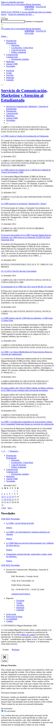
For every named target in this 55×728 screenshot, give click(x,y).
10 (2, 497)
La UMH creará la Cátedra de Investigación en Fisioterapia (25, 136)
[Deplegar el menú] (7, 123)
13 (10, 497)
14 (13, 497)
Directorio (15, 45)
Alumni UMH (12, 64)
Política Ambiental (18, 52)
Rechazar (15, 649)
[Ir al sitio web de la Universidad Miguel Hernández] (21, 4)
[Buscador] (2, 17)
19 (8, 499)
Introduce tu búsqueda (34, 21)
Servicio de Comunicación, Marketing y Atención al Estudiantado (24, 95)
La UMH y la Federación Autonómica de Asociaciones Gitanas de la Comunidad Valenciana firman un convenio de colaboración (27, 423)
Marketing (10, 61)
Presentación (11, 41)
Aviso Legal (11, 614)
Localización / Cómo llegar (22, 48)
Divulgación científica (20, 59)
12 (8, 497)
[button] (11, 43)
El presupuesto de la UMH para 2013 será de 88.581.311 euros (26, 287)
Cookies (9, 621)
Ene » (10, 508)
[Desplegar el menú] (5, 17)
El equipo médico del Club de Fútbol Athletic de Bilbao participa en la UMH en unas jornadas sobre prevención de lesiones (27, 389)
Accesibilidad (11, 619)
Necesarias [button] (5, 693)
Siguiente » (14, 451)
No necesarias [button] (6, 708)
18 (5, 499)
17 (2, 499)
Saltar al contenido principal (12, 2)
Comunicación (12, 55)
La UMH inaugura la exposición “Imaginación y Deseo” (24, 204)
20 (10, 499)
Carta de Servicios (18, 50)
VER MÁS (10, 519)
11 (5, 497)
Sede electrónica (11, 12)
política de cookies (27, 635)
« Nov (3, 508)
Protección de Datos (14, 616)
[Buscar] (2, 24)
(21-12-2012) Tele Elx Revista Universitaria (18, 271)
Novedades (10, 66)
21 (13, 499)
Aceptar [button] (5, 649)
